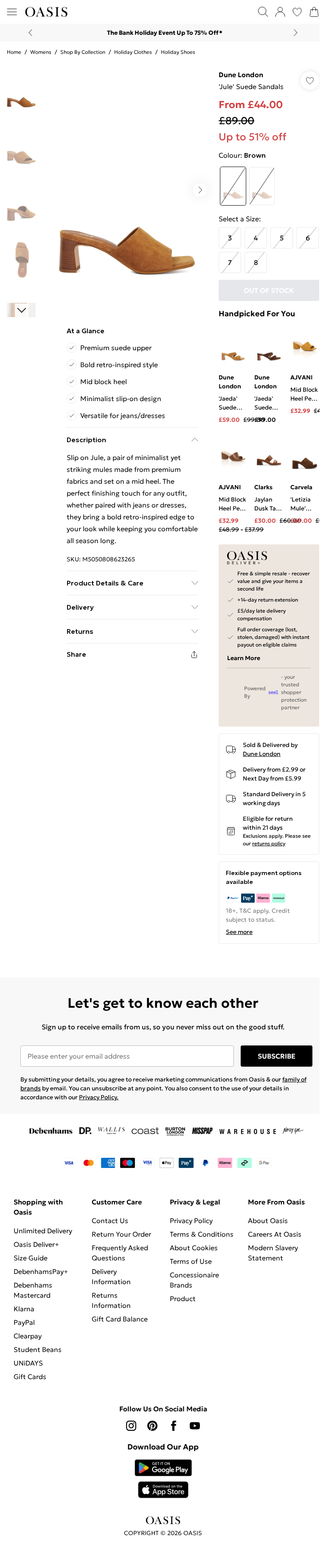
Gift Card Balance (118, 1324)
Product (180, 1314)
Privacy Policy (188, 1226)
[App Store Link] (159, 1484)
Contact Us (108, 1226)
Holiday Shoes (178, 52)
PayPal (24, 1328)
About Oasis (263, 1226)
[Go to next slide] (195, 187)
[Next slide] (292, 32)
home (14, 52)
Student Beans (38, 1355)
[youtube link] (192, 1431)
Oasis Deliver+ (36, 1250)
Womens (40, 52)
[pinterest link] (149, 1431)
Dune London (236, 74)
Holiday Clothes (133, 52)
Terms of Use (188, 1277)
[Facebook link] (171, 1431)
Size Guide (31, 1263)
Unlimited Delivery (43, 1236)
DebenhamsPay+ (41, 1277)
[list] (125, 187)
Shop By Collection (82, 52)
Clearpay (28, 1341)
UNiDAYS (28, 1368)
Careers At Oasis (270, 1239)
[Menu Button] (12, 12)
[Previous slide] (27, 32)
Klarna (24, 1314)
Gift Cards (30, 1382)
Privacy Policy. (98, 1102)
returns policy (274, 849)
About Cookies (191, 1263)
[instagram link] (128, 1431)
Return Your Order (119, 1239)
